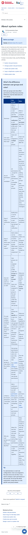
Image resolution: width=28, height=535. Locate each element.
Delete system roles (9, 74)
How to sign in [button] (22, 3)
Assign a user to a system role (11, 521)
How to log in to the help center (11, 514)
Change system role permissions (13, 65)
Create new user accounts (10, 519)
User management (20, 8)
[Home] (10, 2)
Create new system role (9, 517)
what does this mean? (16, 43)
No (17, 493)
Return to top (5, 504)
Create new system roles (11, 68)
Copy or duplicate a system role (13, 71)
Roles (2, 9)
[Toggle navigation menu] (20, 1)
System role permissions (10, 63)
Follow (4, 34)
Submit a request (20, 499)
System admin (11, 8)
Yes (10, 493)
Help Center (4, 8)
